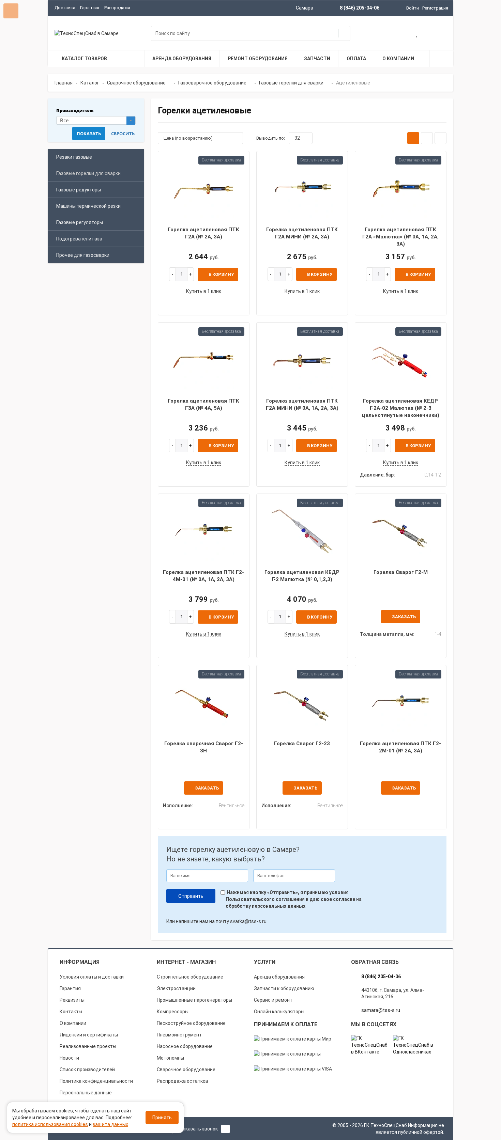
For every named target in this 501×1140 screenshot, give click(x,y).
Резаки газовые (74, 157)
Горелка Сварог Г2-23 (302, 743)
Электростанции (176, 988)
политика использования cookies (50, 1124)
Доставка (65, 7)
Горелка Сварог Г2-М (401, 572)
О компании (73, 1023)
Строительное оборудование (190, 977)
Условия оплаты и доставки (92, 977)
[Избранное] (417, 34)
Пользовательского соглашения (265, 899)
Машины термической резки (88, 206)
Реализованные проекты (88, 1046)
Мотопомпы (170, 1058)
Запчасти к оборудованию (284, 988)
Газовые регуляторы (79, 222)
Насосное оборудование (185, 1046)
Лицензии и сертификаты (89, 1034)
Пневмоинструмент (179, 1034)
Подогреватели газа (79, 238)
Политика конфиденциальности (96, 1081)
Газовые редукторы (78, 189)
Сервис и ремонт (273, 1000)
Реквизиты (72, 1000)
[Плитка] (413, 138)
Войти (412, 8)
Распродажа (117, 7)
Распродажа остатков (182, 1081)
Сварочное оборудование (186, 1069)
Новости (69, 1058)
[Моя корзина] (395, 34)
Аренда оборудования (279, 977)
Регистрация (435, 8)
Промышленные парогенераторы (194, 1000)
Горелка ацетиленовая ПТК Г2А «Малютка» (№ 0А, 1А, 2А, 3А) (400, 237)
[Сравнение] (439, 34)
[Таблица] (440, 138)
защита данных (110, 1124)
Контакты (71, 1011)
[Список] (427, 138)
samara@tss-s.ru (380, 1010)
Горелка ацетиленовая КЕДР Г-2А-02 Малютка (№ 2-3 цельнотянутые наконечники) (400, 408)
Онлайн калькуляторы (279, 1011)
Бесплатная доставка (221, 160)
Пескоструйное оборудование (191, 1023)
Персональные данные (86, 1092)
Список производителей (87, 1069)
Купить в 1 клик (203, 291)
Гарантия (89, 7)
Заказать (404, 616)
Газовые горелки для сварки (88, 173)
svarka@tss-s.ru (248, 921)
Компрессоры (172, 1011)
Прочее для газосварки (82, 255)
